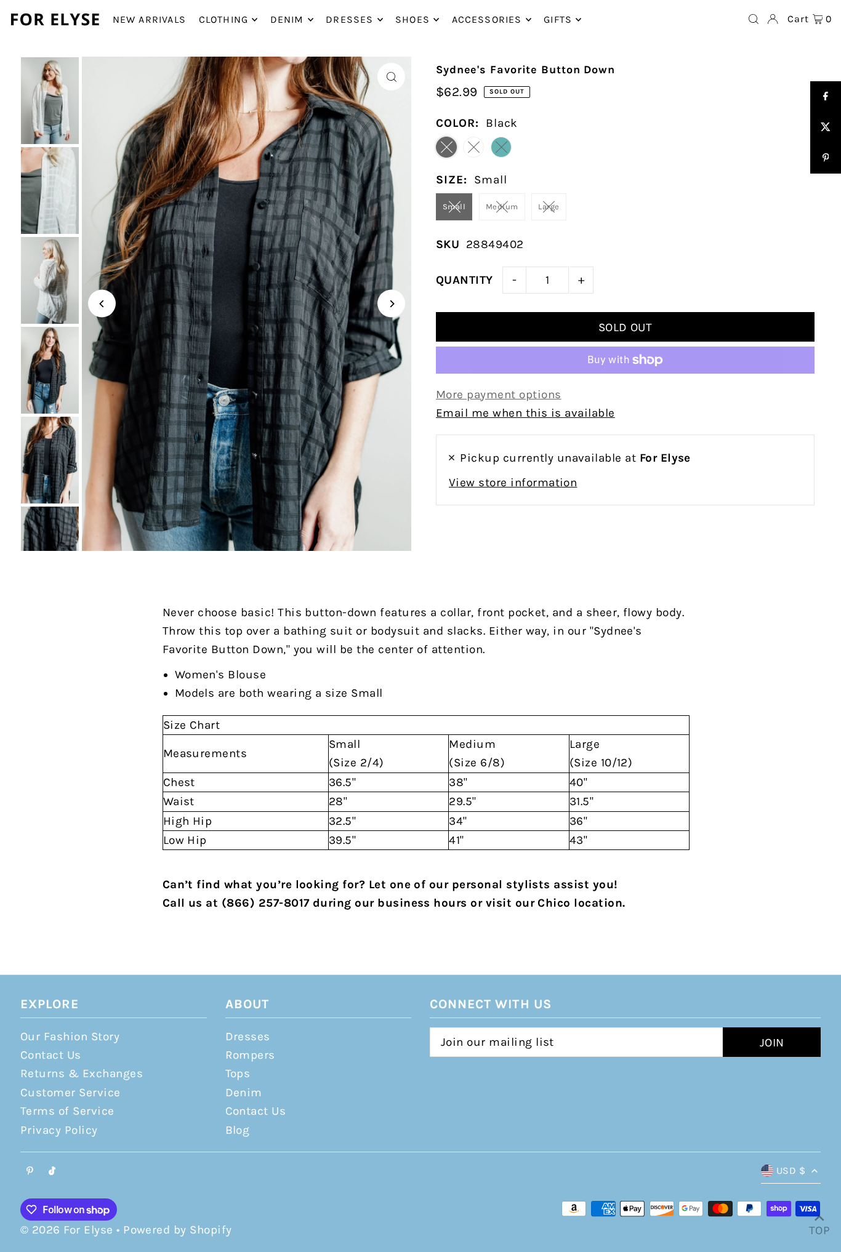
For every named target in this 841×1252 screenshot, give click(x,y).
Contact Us (50, 1055)
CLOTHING (224, 19)
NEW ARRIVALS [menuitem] (149, 19)
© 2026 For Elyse (66, 1230)
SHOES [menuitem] (412, 19)
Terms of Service (67, 1111)
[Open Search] (754, 19)
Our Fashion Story (69, 1036)
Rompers (250, 1055)
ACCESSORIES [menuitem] (487, 19)
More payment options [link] (498, 394)
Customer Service (70, 1092)
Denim (243, 1092)
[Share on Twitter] (825, 127)
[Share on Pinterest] (825, 158)
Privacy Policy (59, 1130)
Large (548, 206)
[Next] (391, 304)
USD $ (790, 1170)
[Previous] (102, 304)
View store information (513, 482)
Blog (237, 1130)
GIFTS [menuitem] (558, 19)
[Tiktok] (52, 1172)
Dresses (247, 1036)
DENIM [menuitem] (287, 19)
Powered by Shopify (177, 1230)
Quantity (464, 280)
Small (454, 206)
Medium (502, 206)
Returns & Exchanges (81, 1073)
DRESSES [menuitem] (349, 19)
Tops (238, 1073)
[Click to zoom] (391, 76)
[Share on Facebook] (825, 96)
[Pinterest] (29, 1172)
